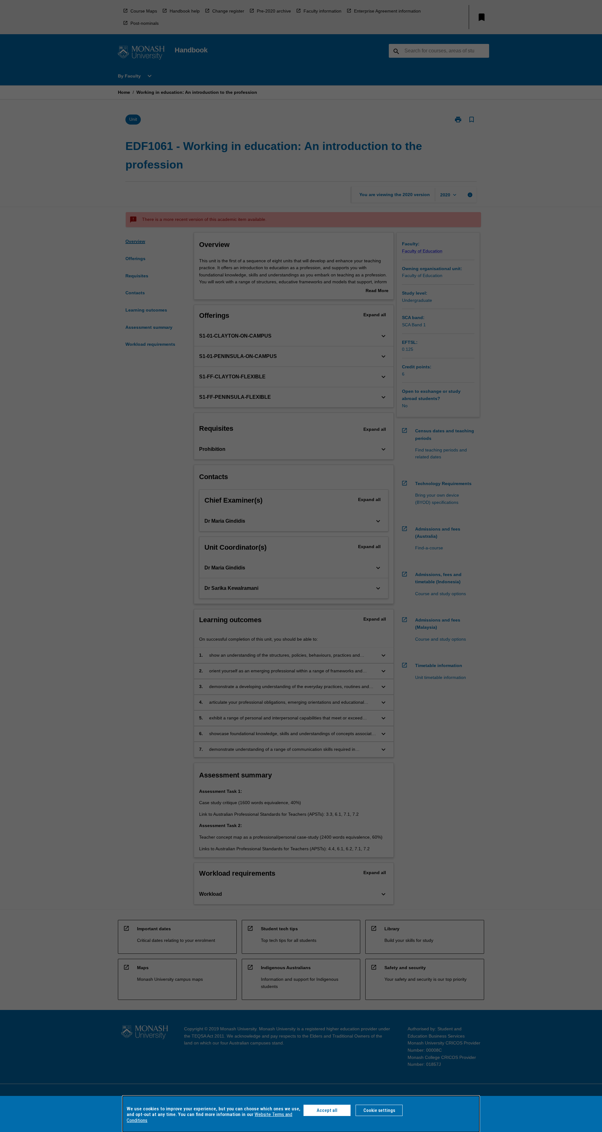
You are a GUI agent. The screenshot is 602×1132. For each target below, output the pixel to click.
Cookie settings (379, 1110)
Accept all (327, 1110)
